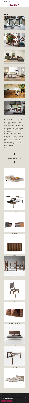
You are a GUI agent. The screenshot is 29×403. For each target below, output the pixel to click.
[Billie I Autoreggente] (14, 74)
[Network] (14, 40)
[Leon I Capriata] (14, 91)
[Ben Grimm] (14, 23)
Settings (15, 400)
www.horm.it (7, 147)
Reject (9, 400)
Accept (4, 400)
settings (11, 398)
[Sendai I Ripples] (14, 108)
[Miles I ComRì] (14, 57)
